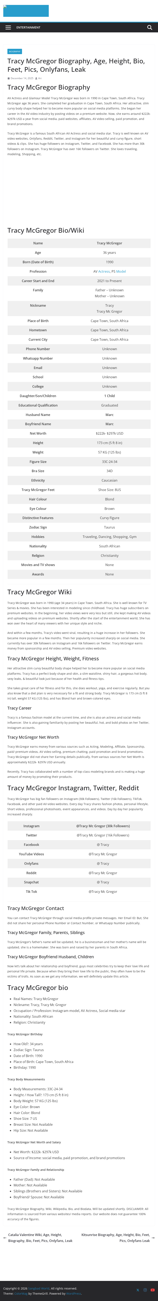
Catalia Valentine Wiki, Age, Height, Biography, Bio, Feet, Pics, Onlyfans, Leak (40, 1238)
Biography (14, 51)
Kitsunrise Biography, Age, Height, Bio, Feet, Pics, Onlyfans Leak (115, 1238)
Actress (104, 271)
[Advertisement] (79, 191)
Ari (40, 78)
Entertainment (28, 27)
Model (121, 271)
